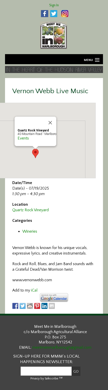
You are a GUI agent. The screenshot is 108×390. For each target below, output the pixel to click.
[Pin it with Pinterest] (37, 306)
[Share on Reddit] (30, 306)
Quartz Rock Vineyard (30, 210)
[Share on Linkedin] (44, 306)
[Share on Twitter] (23, 306)
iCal (34, 290)
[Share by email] (52, 306)
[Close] (50, 123)
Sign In (54, 5)
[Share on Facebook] (15, 306)
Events (23, 138)
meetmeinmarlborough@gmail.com (61, 347)
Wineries (29, 231)
